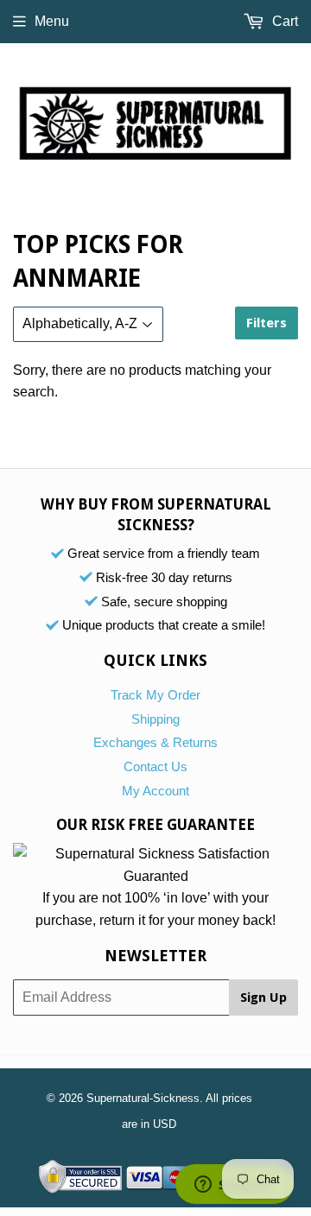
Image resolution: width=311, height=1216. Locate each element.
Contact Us (155, 766)
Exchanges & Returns (155, 742)
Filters (266, 323)
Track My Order (155, 694)
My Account (155, 790)
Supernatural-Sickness (143, 1098)
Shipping (155, 719)
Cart (283, 21)
